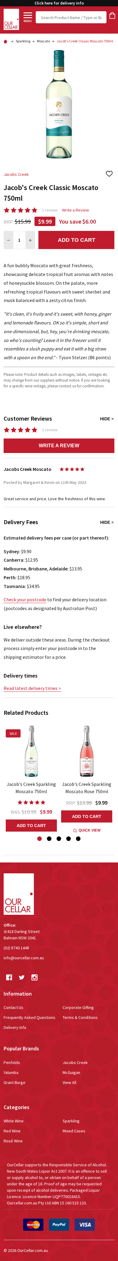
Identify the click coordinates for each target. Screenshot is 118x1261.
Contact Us (13, 1007)
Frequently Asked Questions (29, 1017)
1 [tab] (40, 839)
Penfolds (12, 1062)
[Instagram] (34, 977)
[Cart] (112, 15)
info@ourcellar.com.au (24, 958)
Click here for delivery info (59, 3)
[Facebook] (9, 977)
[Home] (6, 41)
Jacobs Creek (75, 1062)
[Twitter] (21, 977)
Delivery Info (15, 1027)
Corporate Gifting (78, 1007)
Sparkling (71, 1121)
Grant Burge (14, 1082)
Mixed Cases (74, 1131)
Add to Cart (76, 240)
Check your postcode (25, 599)
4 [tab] (69, 839)
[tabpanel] (31, 778)
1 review (49, 210)
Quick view (89, 830)
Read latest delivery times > (32, 688)
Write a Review (75, 210)
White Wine (14, 1121)
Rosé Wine (13, 1141)
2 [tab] (49, 839)
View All (69, 1082)
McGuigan (71, 1072)
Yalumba (11, 1072)
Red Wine (12, 1131)
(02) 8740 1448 (16, 948)
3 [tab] (59, 839)
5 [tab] (78, 839)
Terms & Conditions (80, 1017)
